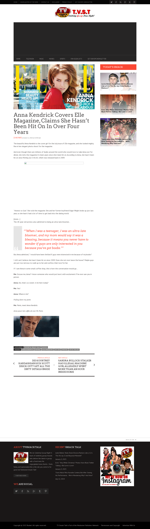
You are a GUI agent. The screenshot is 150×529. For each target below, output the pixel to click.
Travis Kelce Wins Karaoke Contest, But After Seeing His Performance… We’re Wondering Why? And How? (74, 474)
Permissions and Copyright (110, 525)
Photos (64, 349)
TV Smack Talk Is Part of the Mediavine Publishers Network (77, 525)
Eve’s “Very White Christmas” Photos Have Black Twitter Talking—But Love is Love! (74, 464)
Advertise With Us (129, 525)
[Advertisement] (75, 38)
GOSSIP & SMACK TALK (32, 347)
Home (15, 2)
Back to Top (130, 440)
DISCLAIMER (55, 2)
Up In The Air (74, 349)
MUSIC (41, 59)
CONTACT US (45, 2)
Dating (37, 349)
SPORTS (62, 59)
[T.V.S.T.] (75, 12)
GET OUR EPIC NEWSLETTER (83, 2)
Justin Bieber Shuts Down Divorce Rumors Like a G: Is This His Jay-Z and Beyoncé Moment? (73, 454)
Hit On (57, 349)
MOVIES (51, 59)
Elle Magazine (47, 349)
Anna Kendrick (27, 349)
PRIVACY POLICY (67, 2)
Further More (21, 475)
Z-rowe (18, 138)
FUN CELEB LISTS (76, 59)
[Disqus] (54, 408)
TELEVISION (30, 59)
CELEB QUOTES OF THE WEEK (29, 2)
